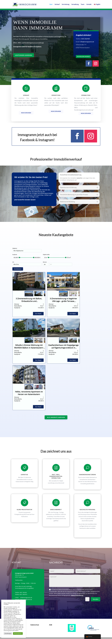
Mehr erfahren (26, 112)
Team (82, 4)
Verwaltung (75, 4)
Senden (95, 599)
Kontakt (89, 4)
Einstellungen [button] (8, 633)
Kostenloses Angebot (83, 56)
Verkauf (57, 4)
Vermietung (65, 4)
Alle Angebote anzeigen (56, 417)
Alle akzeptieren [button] (18, 633)
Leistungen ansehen (23, 55)
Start (50, 4)
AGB (50, 625)
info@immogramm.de (87, 42)
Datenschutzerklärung (77, 595)
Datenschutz (34, 625)
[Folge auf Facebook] (89, 63)
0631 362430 (85, 39)
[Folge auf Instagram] (95, 63)
